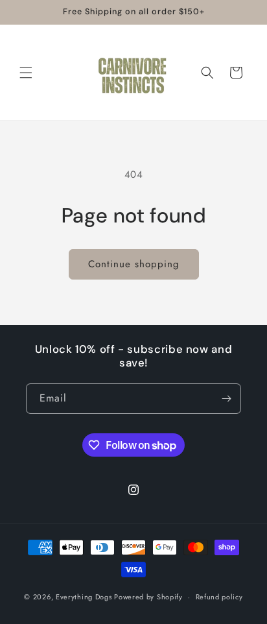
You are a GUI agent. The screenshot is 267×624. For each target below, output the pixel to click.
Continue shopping (134, 264)
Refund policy (219, 597)
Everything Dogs (84, 597)
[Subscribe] (226, 398)
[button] (26, 72)
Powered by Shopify (148, 597)
